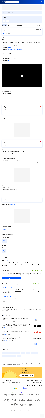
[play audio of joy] (3, 33)
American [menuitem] (4, 25)
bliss (9, 60)
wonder (19, 355)
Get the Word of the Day (27, 375)
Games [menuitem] (26, 1)
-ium (10, 265)
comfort (23, 353)
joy (4, 20)
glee (37, 353)
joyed (21, 12)
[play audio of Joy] (3, 110)
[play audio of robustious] (20, 372)
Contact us (37, 380)
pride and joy (12, 204)
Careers (31, 380)
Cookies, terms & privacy (37, 382)
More (26, 25)
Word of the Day (22, 368)
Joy (7, 20)
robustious (23, 370)
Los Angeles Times (7, 340)
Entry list (27, 380)
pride (8, 355)
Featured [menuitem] (22, 1)
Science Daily (6, 321)
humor (3, 355)
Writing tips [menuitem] (36, 1)
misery (20, 49)
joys (3, 39)
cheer (18, 353)
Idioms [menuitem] (13, 25)
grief (9, 49)
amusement (4, 353)
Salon (5, 334)
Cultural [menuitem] (31, 1)
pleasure (5, 229)
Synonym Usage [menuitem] (19, 25)
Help (41, 380)
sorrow (11, 49)
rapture (9, 47)
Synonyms (39, 25)
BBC (4, 327)
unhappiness (16, 49)
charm (14, 353)
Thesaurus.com (41, 1)
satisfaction (13, 355)
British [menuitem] (9, 25)
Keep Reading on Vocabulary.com (11, 278)
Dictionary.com (2, 2)
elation (32, 353)
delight (27, 353)
